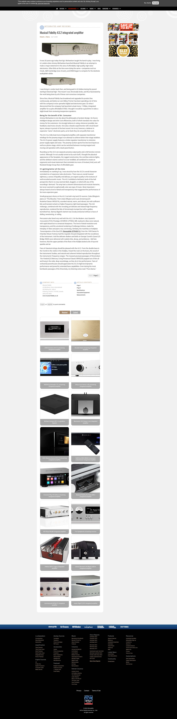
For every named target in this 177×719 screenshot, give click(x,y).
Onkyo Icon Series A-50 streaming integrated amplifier (85, 385)
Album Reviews (75, 642)
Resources (115, 9)
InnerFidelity (57, 671)
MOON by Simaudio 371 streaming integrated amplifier (54, 385)
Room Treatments (58, 654)
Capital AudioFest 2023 (96, 656)
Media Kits (128, 649)
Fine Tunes (74, 684)
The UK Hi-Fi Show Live (131, 647)
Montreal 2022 (93, 646)
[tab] (64, 312)
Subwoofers (38, 642)
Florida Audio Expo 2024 (96, 654)
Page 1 (79, 285)
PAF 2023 (92, 658)
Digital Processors (39, 665)
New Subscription (130, 658)
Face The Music (75, 682)
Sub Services (129, 664)
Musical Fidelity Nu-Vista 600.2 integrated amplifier (85, 495)
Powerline (56, 653)
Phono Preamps (39, 656)
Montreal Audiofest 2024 (96, 653)
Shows (91, 9)
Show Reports (94, 635)
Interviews (110, 644)
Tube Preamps (39, 647)
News (99, 9)
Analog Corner (75, 671)
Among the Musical (76, 649)
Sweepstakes (111, 661)
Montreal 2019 (93, 648)
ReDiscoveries (75, 662)
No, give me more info (42, 3)
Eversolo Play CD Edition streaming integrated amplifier (54, 495)
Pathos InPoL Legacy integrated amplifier (54, 567)
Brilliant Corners (76, 654)
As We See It (75, 651)
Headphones (57, 658)
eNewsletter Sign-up (131, 640)
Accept (155, 3)
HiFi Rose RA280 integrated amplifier (54, 531)
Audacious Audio (58, 667)
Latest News (112, 652)
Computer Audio (39, 667)
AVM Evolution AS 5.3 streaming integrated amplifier (55, 348)
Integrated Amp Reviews (57, 26)
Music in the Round (76, 678)
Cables (55, 649)
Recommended (72, 9)
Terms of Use (129, 653)
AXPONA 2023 (93, 638)
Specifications (81, 290)
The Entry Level (75, 680)
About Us (128, 644)
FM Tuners (56, 644)
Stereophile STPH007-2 (71, 231)
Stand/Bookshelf (39, 640)
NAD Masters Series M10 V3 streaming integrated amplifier (54, 459)
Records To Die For (76, 640)
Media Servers (38, 669)
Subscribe (105, 9)
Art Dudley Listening (77, 673)
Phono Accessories (58, 651)
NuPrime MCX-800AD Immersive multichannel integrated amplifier (86, 459)
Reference (110, 640)
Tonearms (56, 640)
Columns (83, 9)
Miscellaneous (57, 660)
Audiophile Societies (131, 638)
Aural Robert (75, 653)
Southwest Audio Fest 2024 (97, 651)
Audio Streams (75, 677)
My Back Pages (75, 658)
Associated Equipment (83, 292)
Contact (86, 691)
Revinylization (75, 666)
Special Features (112, 638)
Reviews (62, 9)
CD (36, 662)
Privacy (128, 651)
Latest (75, 312)
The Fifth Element (76, 675)
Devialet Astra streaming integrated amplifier (85, 348)
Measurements (81, 295)
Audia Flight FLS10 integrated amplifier (85, 603)
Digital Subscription (131, 660)
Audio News (111, 654)
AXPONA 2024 (93, 636)
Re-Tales (74, 664)
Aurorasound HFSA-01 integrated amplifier (54, 604)
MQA (109, 649)
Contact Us (129, 642)
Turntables (56, 638)
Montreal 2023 (93, 645)
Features (74, 644)
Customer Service (130, 645)
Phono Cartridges (58, 642)
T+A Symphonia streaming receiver (85, 531)
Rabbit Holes (75, 660)
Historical (110, 647)
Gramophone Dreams (77, 656)
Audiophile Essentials (113, 642)
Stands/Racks (57, 656)
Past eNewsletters (112, 656)
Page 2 (96, 275)
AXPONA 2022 (93, 640)
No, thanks (147, 3)
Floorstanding (38, 638)
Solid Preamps (39, 651)
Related (64, 312)
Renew (127, 662)
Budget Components (59, 665)
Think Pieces (111, 645)
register (50, 304)
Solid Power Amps (40, 653)
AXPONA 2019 (93, 642)
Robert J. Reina (45, 37)
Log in (42, 304)
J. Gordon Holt (57, 669)
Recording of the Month (77, 638)
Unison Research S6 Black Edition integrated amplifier (85, 567)
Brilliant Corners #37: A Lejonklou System (54, 422)
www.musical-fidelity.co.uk (50, 296)
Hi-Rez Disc (38, 664)
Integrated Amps (39, 654)
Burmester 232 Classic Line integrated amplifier (85, 422)
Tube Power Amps (39, 649)
